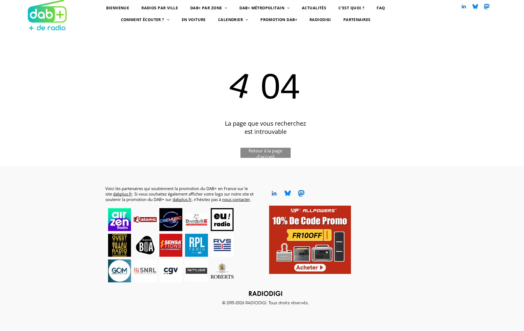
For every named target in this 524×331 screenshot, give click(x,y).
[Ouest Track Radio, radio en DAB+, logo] (119, 245)
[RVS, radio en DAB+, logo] (222, 245)
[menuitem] (119, 8)
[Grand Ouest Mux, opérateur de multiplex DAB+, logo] (119, 270)
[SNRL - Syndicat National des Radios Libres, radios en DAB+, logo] (145, 270)
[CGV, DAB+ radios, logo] (170, 270)
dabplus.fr (122, 194)
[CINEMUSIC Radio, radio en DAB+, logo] (170, 219)
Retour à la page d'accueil (265, 153)
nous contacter (236, 199)
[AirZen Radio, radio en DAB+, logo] (119, 219)
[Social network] (475, 7)
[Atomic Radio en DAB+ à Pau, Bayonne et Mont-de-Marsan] (145, 219)
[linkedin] (464, 7)
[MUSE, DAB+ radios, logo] (196, 270)
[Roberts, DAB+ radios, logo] (222, 270)
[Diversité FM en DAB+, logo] (196, 219)
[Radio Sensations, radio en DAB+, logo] (170, 245)
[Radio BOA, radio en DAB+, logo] (145, 245)
